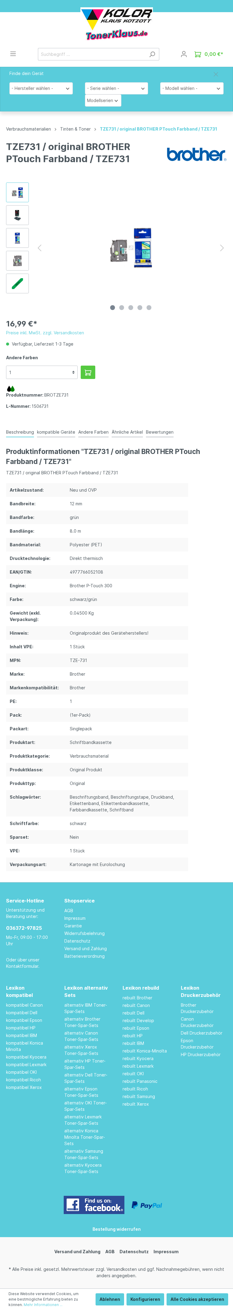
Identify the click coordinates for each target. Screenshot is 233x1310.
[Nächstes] (222, 248)
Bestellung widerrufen (117, 1229)
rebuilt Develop (138, 1020)
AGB (68, 910)
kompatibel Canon (24, 1005)
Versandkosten (121, 1269)
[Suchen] (152, 54)
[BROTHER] (196, 153)
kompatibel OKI (21, 1072)
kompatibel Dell (21, 1012)
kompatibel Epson (24, 1020)
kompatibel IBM (21, 1035)
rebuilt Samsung (139, 1096)
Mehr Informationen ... (43, 1304)
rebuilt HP (133, 1035)
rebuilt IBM (133, 1043)
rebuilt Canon (136, 1005)
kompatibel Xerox (24, 1087)
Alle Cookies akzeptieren (197, 1299)
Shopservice (79, 901)
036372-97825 (24, 928)
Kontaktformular (22, 966)
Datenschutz (77, 940)
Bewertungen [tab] (160, 432)
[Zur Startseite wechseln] (116, 24)
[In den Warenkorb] (88, 372)
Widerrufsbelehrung (84, 933)
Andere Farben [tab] (93, 432)
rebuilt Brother (137, 997)
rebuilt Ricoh (135, 1088)
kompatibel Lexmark (26, 1064)
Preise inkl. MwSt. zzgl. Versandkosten (45, 332)
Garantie (73, 925)
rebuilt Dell (133, 1012)
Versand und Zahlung (85, 948)
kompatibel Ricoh (23, 1079)
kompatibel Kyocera (26, 1056)
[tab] (20, 431)
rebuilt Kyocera (138, 1058)
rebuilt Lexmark (138, 1066)
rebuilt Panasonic (140, 1081)
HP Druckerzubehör (201, 1054)
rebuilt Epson (136, 1028)
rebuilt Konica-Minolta (145, 1050)
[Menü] (13, 54)
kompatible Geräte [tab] (56, 432)
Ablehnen (110, 1299)
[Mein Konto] (184, 54)
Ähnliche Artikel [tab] (127, 432)
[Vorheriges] (39, 248)
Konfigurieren (145, 1299)
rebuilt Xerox (136, 1104)
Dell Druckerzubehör (201, 1032)
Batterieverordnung (84, 956)
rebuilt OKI (133, 1073)
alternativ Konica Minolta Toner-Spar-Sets (84, 1137)
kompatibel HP (20, 1027)
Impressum (75, 918)
